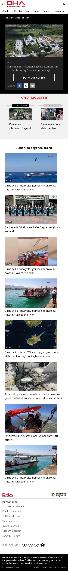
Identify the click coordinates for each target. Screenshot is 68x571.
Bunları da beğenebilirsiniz (34, 148)
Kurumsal (59, 10)
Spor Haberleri (9, 521)
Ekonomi (47, 10)
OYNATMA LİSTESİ (34, 97)
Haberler (9, 18)
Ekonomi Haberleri (11, 531)
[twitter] (30, 545)
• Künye (36, 568)
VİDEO (10, 62)
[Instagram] (36, 545)
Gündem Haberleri (11, 511)
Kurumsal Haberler (11, 535)
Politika (18, 10)
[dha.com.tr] (11, 495)
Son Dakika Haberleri (13, 506)
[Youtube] (42, 545)
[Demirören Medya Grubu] (59, 495)
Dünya (36, 10)
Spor (27, 10)
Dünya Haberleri (10, 526)
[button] (14, 55)
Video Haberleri (22, 18)
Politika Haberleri (11, 516)
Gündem (6, 10)
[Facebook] (24, 545)
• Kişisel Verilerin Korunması (54, 568)
